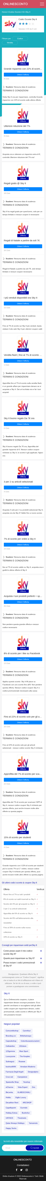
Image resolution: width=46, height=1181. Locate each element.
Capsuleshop (11, 1041)
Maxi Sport (23, 1051)
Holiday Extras (11, 1113)
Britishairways (25, 1036)
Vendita (10, 43)
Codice (20, 38)
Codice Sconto (15, 12)
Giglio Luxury (20, 1097)
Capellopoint (11, 1108)
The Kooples (25, 1056)
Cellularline (10, 1046)
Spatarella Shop (12, 1082)
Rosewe (22, 1061)
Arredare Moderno (27, 1067)
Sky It (28, 12)
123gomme (10, 1051)
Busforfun (26, 1113)
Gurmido (23, 1108)
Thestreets (22, 1118)
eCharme (9, 1087)
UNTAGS (9, 1118)
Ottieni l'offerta (23, 75)
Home (4, 12)
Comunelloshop (12, 1031)
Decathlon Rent (12, 1103)
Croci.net (9, 1077)
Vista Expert (22, 1087)
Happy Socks (11, 1128)
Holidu (8, 1097)
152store (22, 1046)
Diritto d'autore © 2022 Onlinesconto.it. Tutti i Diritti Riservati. (23, 1177)
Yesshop (26, 1082)
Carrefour (27, 1031)
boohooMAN (11, 1067)
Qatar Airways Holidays (15, 1123)
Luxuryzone (10, 1056)
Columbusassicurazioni (30, 1041)
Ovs (33, 1087)
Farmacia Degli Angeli (14, 1072)
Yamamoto (33, 1123)
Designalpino (33, 1072)
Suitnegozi (10, 1061)
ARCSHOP (27, 1103)
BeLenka (9, 1092)
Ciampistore (22, 1077)
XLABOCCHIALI (23, 1092)
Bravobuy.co (11, 1036)
